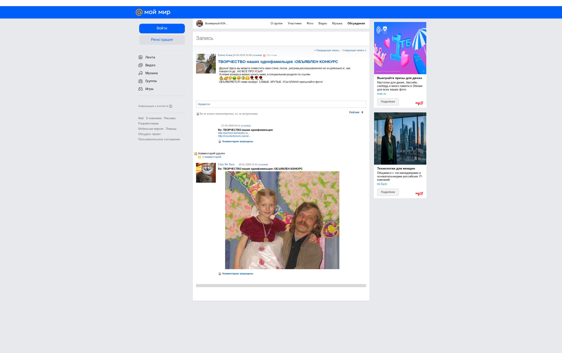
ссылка (257, 55)
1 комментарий (211, 156)
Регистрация (162, 40)
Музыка (337, 23)
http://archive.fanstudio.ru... (234, 133)
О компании (154, 118)
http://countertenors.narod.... (234, 136)
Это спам (272, 55)
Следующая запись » (354, 50)
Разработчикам (148, 123)
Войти (162, 28)
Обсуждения (356, 23)
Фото (310, 23)
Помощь (171, 128)
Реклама (169, 118)
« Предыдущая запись (326, 50)
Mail (141, 118)
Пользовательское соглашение (159, 139)
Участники (295, 23)
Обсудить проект (149, 134)
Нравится (204, 104)
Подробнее (388, 101)
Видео (323, 23)
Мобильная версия (150, 128)
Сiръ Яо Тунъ (226, 164)
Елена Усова (225, 55)
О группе (277, 23)
